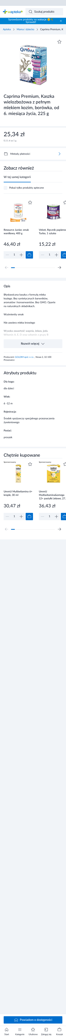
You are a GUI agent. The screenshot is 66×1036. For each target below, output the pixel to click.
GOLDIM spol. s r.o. (24, 357)
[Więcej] (59, 154)
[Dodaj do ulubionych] (59, 42)
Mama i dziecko (25, 29)
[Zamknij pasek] (61, 21)
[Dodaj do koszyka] (29, 255)
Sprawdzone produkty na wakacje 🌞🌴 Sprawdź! (30, 20)
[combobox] (44, 11)
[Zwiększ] (21, 255)
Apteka (7, 29)
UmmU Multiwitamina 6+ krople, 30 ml (18, 493)
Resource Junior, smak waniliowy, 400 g (16, 232)
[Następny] (59, 267)
